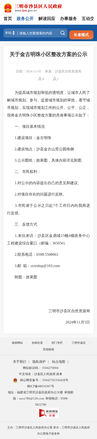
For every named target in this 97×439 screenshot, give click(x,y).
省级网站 (17, 342)
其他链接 (48, 349)
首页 (8, 18)
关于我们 (19, 361)
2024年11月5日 (64, 322)
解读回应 (46, 18)
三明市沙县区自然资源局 (63, 311)
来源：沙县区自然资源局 (63, 71)
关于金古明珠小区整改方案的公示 (48, 54)
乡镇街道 (37, 342)
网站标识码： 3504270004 (40, 368)
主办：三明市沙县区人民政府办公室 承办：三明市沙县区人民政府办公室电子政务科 (48, 430)
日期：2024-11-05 (28, 71)
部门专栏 (57, 342)
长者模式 (81, 35)
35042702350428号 (54, 380)
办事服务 (68, 18)
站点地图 (58, 361)
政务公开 (25, 18)
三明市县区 (79, 342)
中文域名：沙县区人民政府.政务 (40, 374)
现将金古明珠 (18, 115)
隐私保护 (39, 361)
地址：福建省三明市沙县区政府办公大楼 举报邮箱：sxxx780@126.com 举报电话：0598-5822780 (40, 398)
